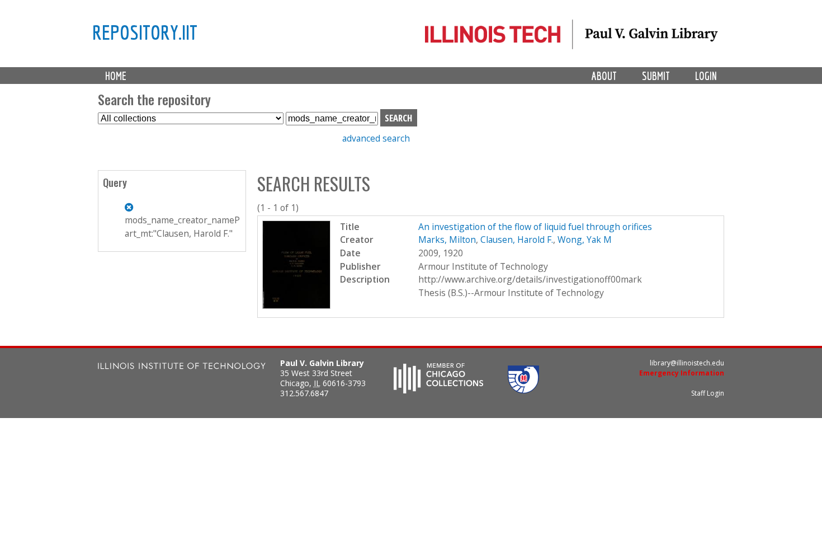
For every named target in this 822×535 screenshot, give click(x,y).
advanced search (376, 138)
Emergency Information (681, 373)
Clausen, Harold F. (516, 239)
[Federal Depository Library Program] (523, 390)
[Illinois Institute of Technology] (182, 367)
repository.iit (144, 32)
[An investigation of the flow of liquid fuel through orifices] (296, 305)
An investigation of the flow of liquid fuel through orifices (535, 226)
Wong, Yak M (585, 239)
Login (706, 75)
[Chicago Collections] (438, 390)
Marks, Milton (447, 239)
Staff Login (707, 393)
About (604, 75)
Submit (656, 75)
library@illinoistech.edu (687, 363)
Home (115, 75)
